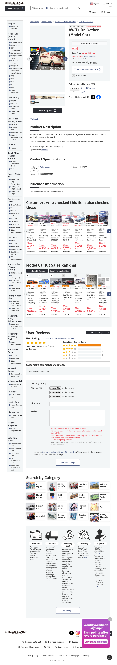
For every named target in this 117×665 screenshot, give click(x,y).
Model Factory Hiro (16, 214)
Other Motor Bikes (15, 289)
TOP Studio (15, 224)
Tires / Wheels (16, 205)
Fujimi (13, 208)
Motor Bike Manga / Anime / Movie (16, 326)
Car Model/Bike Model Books (16, 375)
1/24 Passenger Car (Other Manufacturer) (16, 70)
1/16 (12, 82)
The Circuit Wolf (15, 128)
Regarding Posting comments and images (57, 338)
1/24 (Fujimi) (15, 45)
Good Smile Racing (15, 253)
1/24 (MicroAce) (16, 53)
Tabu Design (15, 246)
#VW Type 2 (34, 119)
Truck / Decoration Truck (15, 163)
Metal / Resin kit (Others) (15, 193)
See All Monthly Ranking (59, 271)
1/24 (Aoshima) (16, 42)
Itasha (13, 148)
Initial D (14, 124)
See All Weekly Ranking (36, 271)
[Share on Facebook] (98, 97)
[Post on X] (93, 97)
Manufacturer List (16, 449)
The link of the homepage (69, 655)
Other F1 (14, 104)
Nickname (35, 402)
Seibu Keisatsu (16, 132)
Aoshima (14, 211)
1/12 (12, 79)
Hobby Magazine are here (16, 430)
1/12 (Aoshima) (16, 273)
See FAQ (67, 610)
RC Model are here (16, 395)
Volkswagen (45, 166)
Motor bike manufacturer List (16, 467)
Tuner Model (15, 227)
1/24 (83, 91)
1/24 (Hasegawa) (15, 49)
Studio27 (14, 218)
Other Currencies (90, 56)
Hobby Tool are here (16, 406)
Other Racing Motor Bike (15, 309)
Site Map (86, 655)
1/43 (12, 87)
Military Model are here (16, 385)
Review (34, 411)
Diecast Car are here (16, 416)
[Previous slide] (29, 59)
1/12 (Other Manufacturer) (16, 281)
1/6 (12, 285)
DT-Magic (14, 221)
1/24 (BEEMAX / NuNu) (16, 57)
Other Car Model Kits (15, 91)
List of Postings (97, 332)
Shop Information (49, 655)
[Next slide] (65, 59)
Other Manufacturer (16, 343)
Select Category (13, 8)
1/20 (12, 76)
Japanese (44, 149)
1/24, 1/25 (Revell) (14, 61)
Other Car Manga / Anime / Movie (16, 137)
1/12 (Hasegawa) (15, 276)
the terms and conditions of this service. (59, 452)
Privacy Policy (33, 655)
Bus (12, 169)
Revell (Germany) (88, 88)
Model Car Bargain (14, 27)
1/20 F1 (13, 101)
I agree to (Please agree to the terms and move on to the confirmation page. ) (67, 453)
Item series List (15, 454)
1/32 (12, 85)
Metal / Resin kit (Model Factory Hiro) (15, 181)
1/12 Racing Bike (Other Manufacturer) (16, 303)
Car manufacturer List (16, 460)
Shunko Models (16, 249)
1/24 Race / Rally (15, 107)
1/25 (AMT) (15, 66)
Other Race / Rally (15, 112)
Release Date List (16, 444)
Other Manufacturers (16, 231)
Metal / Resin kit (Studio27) (16, 188)
